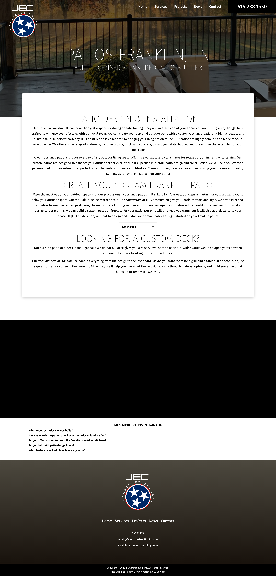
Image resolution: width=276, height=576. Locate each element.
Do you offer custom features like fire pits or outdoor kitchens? (67, 440)
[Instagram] (140, 528)
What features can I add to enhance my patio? (57, 450)
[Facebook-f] (136, 528)
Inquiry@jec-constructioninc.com (138, 539)
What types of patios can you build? (51, 430)
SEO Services (158, 571)
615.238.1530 (138, 533)
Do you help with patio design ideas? (51, 445)
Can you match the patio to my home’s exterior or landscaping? (68, 435)
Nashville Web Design (138, 571)
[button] (137, 430)
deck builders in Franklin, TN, (58, 261)
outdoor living (207, 128)
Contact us (114, 174)
